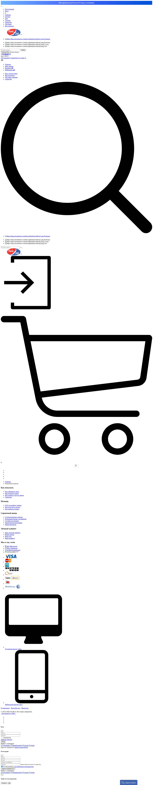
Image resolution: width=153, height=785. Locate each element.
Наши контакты (10, 524)
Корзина (9, 68)
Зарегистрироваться (8, 768)
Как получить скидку (12, 507)
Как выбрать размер (12, 509)
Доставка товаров (11, 77)
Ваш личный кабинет (12, 533)
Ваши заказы (9, 534)
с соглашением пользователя (23, 767)
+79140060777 (6, 54)
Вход (3, 741)
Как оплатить (10, 75)
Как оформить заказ (12, 491)
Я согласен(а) (18, 767)
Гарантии (8, 22)
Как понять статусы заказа (14, 495)
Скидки (8, 20)
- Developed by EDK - (8, 713)
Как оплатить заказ (12, 493)
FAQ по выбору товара (13, 505)
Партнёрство (15, 708)
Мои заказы (9, 66)
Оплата (7, 17)
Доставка (8, 24)
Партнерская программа (13, 523)
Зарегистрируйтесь (21, 747)
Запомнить (7, 738)
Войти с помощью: (7, 744)
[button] (128, 782)
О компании (5, 708)
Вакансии (24, 708)
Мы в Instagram (11, 548)
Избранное (10, 70)
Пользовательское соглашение (15, 519)
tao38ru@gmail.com (13, 550)
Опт (6, 18)
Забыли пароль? (6, 739)
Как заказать (9, 26)
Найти (23, 50)
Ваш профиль (10, 538)
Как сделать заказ (11, 73)
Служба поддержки (12, 521)
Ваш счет (8, 536)
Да (9, 783)
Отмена (4, 783)
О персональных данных (14, 517)
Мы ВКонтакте (11, 546)
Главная (8, 15)
